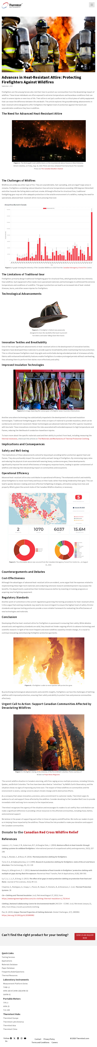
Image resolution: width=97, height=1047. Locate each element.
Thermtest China (10, 1029)
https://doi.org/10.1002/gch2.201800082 (18, 915)
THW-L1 (6, 987)
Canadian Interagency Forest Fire (74, 268)
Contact (38, 1039)
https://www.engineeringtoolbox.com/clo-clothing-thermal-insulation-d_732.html (36, 898)
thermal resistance (9, 438)
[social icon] (11, 1039)
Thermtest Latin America (13, 1022)
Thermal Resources (10, 975)
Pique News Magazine (52, 774)
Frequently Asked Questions (13, 971)
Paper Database (8, 968)
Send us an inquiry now (85, 936)
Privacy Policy (49, 1039)
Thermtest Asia (9, 1025)
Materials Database (10, 964)
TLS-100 (6, 1010)
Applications (7, 961)
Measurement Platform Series (15, 983)
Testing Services (8, 957)
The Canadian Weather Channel (52, 169)
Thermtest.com (82, 1038)
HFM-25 (6, 1006)
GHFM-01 (7, 994)
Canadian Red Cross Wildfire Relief (51, 832)
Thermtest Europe (10, 1018)
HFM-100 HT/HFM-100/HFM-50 (15, 991)
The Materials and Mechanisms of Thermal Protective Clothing (63, 438)
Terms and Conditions (40, 1042)
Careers (55, 1042)
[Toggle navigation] (92, 4)
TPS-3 (5, 1002)
